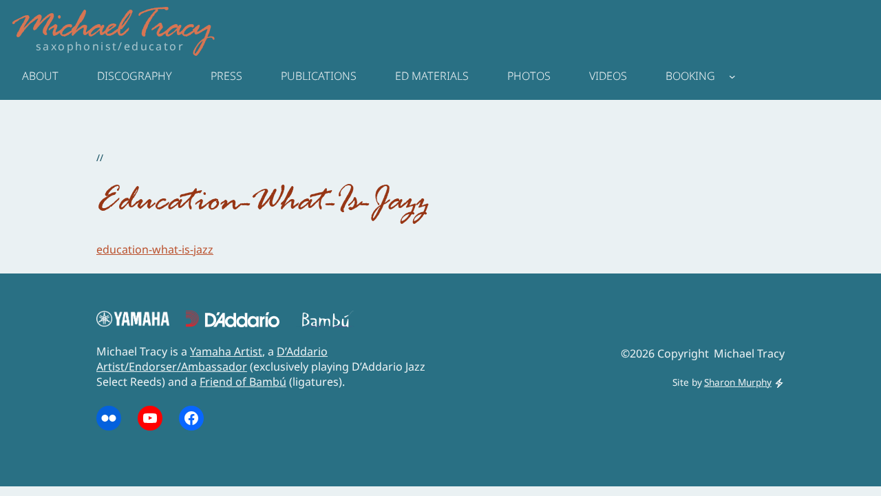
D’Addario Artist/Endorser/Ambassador (212, 359)
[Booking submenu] (732, 75)
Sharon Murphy (738, 382)
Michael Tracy (111, 28)
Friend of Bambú (243, 381)
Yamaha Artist (226, 351)
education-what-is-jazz (154, 249)
